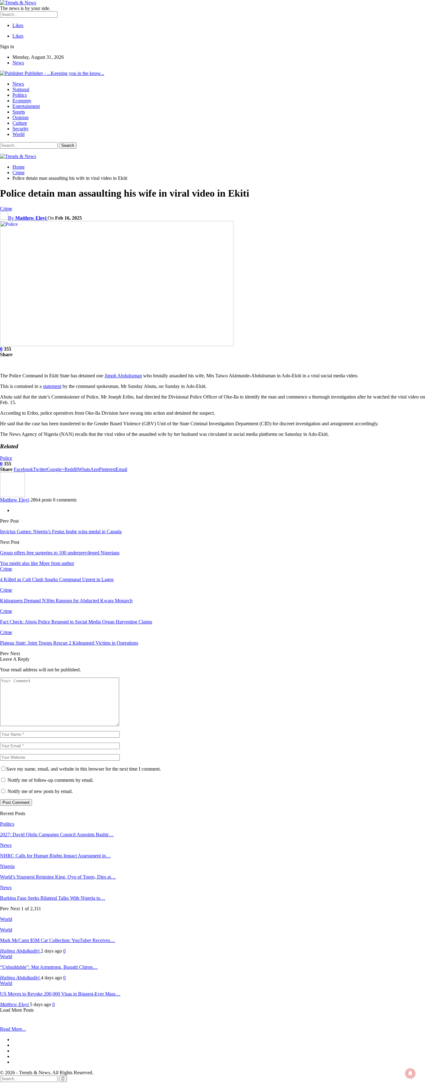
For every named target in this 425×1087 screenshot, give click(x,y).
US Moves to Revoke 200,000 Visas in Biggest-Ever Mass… (60, 993)
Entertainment (26, 106)
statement (52, 386)
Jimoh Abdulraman (123, 375)
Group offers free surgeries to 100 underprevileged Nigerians (59, 552)
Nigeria (7, 866)
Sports (18, 111)
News (18, 62)
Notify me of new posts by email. (40, 791)
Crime (6, 208)
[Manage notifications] (410, 1073)
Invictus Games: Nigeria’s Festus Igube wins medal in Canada (61, 531)
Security (20, 128)
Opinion (20, 117)
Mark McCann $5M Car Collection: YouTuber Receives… (57, 940)
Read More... (13, 1029)
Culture (19, 123)
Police (6, 458)
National (20, 89)
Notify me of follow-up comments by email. (50, 780)
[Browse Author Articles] (12, 495)
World (18, 134)
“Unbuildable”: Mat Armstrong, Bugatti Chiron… (49, 967)
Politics (19, 95)
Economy (21, 100)
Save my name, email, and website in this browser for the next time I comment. (83, 769)
